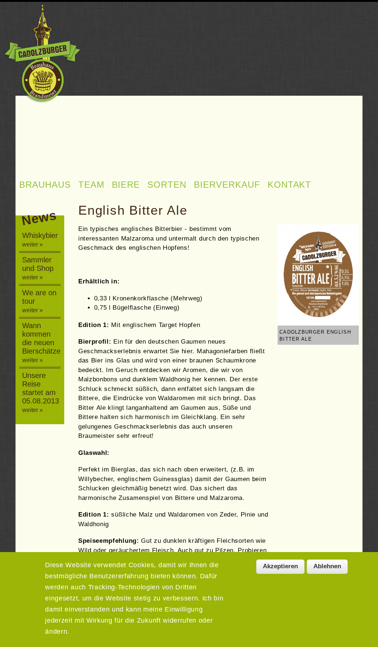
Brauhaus (45, 185)
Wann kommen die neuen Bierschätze (41, 342)
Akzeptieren (280, 566)
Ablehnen (327, 566)
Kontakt (290, 185)
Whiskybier (40, 239)
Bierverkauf (227, 185)
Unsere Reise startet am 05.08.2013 (40, 392)
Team (91, 185)
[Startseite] (42, 55)
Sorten (166, 185)
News (39, 217)
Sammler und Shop (38, 268)
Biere (126, 185)
